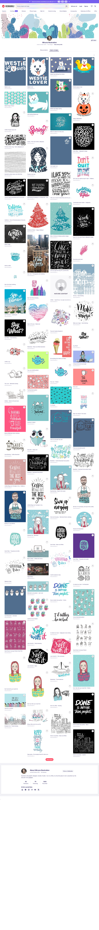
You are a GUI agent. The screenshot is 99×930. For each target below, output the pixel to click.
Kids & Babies (63, 11)
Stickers (24, 11)
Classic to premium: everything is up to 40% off (42, 1)
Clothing (13, 11)
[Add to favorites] (24, 59)
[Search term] (66, 6)
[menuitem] (4, 11)
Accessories (74, 11)
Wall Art (42, 11)
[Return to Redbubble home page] (8, 6)
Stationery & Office (85, 11)
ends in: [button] (44, 1)
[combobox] (42, 6)
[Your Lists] (91, 6)
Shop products (44, 50)
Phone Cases (33, 11)
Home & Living (52, 11)
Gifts (95, 11)
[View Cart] (95, 6)
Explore (4, 11)
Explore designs (54, 50)
